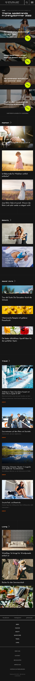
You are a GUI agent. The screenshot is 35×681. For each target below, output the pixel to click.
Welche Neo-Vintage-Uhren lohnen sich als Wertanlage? (16, 143)
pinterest (29, 617)
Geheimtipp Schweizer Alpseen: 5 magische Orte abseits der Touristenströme (16, 467)
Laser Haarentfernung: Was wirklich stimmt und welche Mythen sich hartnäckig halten (15, 260)
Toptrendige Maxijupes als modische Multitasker (16, 103)
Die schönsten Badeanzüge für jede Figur (16, 33)
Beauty (5, 220)
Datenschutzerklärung (17, 669)
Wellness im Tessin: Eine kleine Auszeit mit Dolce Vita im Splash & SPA (16, 392)
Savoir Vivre (7, 281)
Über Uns (17, 651)
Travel (4, 361)
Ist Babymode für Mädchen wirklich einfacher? (15, 174)
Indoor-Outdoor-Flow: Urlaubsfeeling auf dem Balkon (17, 603)
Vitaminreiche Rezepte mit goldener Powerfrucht (14, 318)
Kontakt (17, 655)
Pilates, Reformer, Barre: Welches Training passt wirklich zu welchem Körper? (16, 237)
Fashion (5, 123)
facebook (6, 617)
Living (4, 527)
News (17, 624)
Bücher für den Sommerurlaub (13, 582)
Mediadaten (17, 660)
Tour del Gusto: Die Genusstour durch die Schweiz (17, 298)
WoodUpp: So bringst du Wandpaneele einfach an (16, 554)
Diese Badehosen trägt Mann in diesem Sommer (15, 56)
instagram (17, 617)
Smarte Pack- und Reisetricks (11, 502)
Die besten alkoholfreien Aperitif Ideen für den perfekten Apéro (17, 339)
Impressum (17, 664)
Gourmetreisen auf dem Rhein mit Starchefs (16, 431)
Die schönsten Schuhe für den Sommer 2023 (16, 80)
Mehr (28, 38)
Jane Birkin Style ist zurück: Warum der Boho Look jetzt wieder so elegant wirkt (16, 203)
